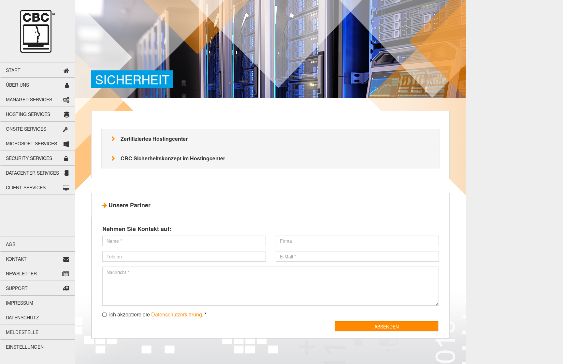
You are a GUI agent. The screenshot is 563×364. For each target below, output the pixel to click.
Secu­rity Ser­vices (29, 158)
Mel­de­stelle (22, 332)
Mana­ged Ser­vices (29, 99)
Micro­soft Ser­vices (31, 143)
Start (13, 70)
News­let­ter (21, 273)
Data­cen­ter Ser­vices (32, 172)
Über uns (17, 84)
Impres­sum (19, 302)
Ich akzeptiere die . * (158, 314)
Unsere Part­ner (129, 205)
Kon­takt (16, 258)
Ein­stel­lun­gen (25, 346)
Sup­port (17, 288)
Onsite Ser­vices (26, 128)
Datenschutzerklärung (176, 314)
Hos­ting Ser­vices (28, 114)
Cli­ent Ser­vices (26, 187)
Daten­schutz (22, 317)
